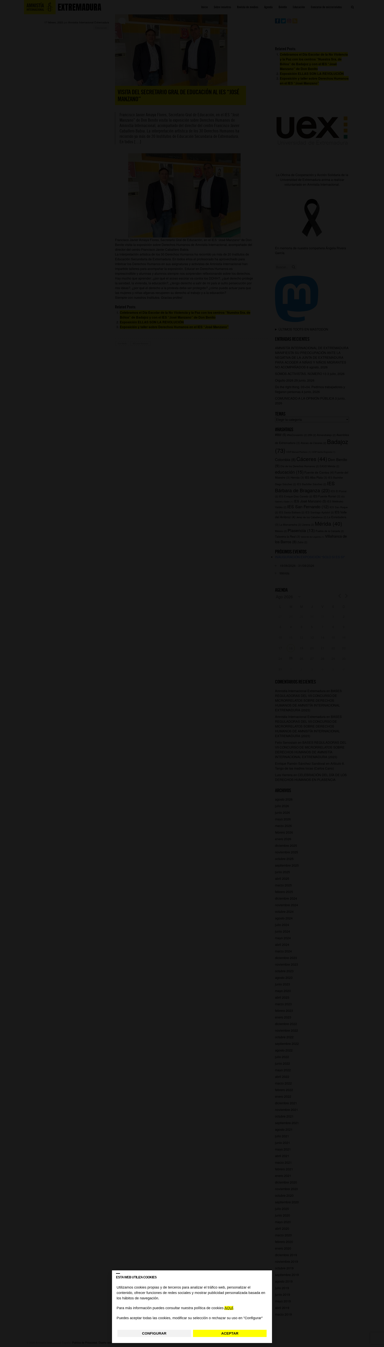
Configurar (154, 1333)
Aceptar (229, 1333)
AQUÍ (228, 1308)
